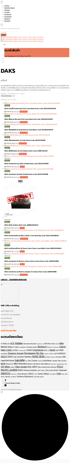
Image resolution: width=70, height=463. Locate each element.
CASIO (9, 350)
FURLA (51, 353)
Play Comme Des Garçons (47, 367)
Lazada (7, 12)
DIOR (57, 350)
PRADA (20, 370)
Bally (62, 343)
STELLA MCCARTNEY (52, 370)
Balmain (4, 346)
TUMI (58, 373)
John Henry (58, 357)
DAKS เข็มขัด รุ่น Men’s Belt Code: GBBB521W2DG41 (21, 225)
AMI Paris (47, 343)
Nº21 (66, 364)
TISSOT (31, 373)
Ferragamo (29, 353)
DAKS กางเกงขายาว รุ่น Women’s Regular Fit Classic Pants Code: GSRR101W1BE (30, 272)
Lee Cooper (32, 360)
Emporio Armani (16, 353)
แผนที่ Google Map (8, 330)
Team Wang (14, 374)
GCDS (55, 353)
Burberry (42, 346)
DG (48, 350)
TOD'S (35, 374)
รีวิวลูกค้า (7, 21)
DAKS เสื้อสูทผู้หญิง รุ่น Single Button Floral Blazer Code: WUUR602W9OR (28, 130)
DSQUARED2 (4, 353)
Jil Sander (47, 357)
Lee (26, 360)
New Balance (45, 364)
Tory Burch (53, 374)
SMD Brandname (15, 389)
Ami (43, 343)
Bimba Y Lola (13, 347)
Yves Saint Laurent (38, 376)
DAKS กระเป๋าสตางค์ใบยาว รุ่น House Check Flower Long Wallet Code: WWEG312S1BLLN (32, 248)
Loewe (40, 360)
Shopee (7, 10)
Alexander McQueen (30, 344)
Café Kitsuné (55, 347)
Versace (7, 377)
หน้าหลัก (3, 94)
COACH (29, 350)
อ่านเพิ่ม (22, 167)
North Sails (53, 364)
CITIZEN (15, 350)
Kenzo (11, 360)
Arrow (57, 343)
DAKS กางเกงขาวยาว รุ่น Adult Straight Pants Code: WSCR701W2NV (26, 163)
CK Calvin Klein (22, 350)
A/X (12, 343)
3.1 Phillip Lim (5, 344)
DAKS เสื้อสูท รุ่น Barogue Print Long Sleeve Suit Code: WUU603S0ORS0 (28, 119)
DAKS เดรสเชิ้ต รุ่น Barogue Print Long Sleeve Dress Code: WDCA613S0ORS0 (30, 108)
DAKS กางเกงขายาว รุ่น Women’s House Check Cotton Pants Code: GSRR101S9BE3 (31, 261)
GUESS (10, 356)
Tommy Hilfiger (43, 374)
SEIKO (43, 370)
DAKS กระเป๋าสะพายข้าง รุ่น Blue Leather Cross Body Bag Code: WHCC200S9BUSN (31, 236)
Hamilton (28, 356)
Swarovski (63, 370)
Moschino (23, 363)
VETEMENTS (13, 376)
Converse (38, 350)
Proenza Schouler (30, 370)
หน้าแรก (6, 6)
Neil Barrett (36, 364)
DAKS (45, 350)
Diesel (52, 349)
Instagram (8, 17)
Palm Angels (21, 366)
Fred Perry (46, 353)
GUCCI (4, 356)
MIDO (16, 363)
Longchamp (46, 360)
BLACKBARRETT (22, 347)
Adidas (19, 343)
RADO (39, 370)
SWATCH (5, 373)
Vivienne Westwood (25, 376)
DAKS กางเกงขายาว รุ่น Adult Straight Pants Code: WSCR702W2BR (26, 174)
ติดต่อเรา (7, 19)
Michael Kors (9, 364)
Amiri (53, 344)
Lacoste (20, 360)
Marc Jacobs (62, 361)
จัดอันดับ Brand (9, 8)
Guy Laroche (18, 356)
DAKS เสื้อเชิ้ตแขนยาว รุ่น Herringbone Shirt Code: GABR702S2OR (25, 151)
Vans (62, 374)
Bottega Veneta (32, 347)
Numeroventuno (60, 364)
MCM (3, 363)
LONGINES (55, 360)
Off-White (5, 366)
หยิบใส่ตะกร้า (24, 112)
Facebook (7, 14)
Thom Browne (22, 374)
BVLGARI (50, 347)
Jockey (53, 357)
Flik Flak (39, 353)
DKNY (61, 350)
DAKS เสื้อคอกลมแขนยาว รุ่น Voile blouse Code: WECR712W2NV (25, 140)
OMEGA (13, 367)
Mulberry (30, 364)
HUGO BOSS (38, 356)
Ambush (39, 343)
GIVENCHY (62, 353)
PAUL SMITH (32, 367)
